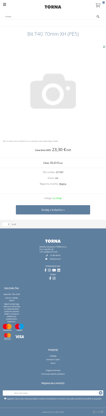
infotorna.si (55, 259)
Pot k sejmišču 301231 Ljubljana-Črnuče (48, 250)
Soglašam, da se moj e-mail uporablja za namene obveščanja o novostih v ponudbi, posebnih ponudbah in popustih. (54, 398)
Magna (62, 183)
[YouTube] (54, 270)
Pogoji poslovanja (53, 370)
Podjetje (53, 356)
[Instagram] (50, 270)
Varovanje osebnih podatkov (53, 374)
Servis (53, 363)
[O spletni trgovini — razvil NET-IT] (98, 412)
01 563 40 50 (55, 255)
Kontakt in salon (53, 359)
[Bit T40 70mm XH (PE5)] (53, 91)
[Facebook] (46, 270)
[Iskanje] (98, 16)
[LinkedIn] (59, 270)
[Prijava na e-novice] (100, 393)
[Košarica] (98, 5)
